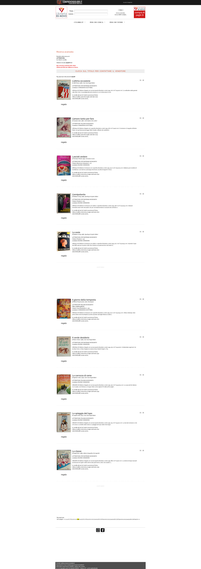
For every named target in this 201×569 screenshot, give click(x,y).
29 (103, 519)
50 (137, 519)
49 (135, 519)
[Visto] (140, 80)
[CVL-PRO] (141, 80)
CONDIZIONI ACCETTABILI (85, 87)
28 (102, 519)
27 (100, 519)
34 (111, 519)
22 (92, 519)
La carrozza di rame (82, 375)
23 (94, 519)
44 (127, 519)
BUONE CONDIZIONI (84, 165)
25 (97, 519)
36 (114, 519)
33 (109, 519)
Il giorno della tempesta (84, 300)
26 (98, 519)
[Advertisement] (78, 38)
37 (116, 519)
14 (80, 519)
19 (87, 519)
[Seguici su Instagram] (98, 531)
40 (121, 519)
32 (108, 519)
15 (81, 519)
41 (122, 519)
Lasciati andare (79, 156)
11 (74, 519)
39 (119, 519)
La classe (76, 451)
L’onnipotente (79, 194)
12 (76, 519)
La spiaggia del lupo (82, 413)
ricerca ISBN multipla (120, 14)
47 (132, 519)
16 (83, 519)
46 (130, 519)
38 (117, 519)
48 (133, 519)
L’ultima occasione (81, 81)
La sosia (76, 232)
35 (113, 519)
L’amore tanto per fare (83, 118)
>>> (139, 519)
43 (125, 519)
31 (106, 519)
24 (95, 519)
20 (89, 519)
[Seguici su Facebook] (103, 531)
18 (86, 519)
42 (124, 519)
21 (90, 519)
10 (73, 519)
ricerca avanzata (120, 13)
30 (105, 519)
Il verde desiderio (80, 337)
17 (84, 519)
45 (129, 519)
